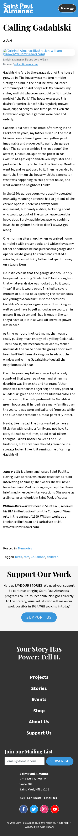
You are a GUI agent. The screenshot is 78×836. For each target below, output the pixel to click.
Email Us (50, 798)
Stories (39, 688)
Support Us (39, 617)
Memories (25, 548)
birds (18, 557)
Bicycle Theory (45, 827)
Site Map (64, 823)
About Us (39, 721)
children (52, 557)
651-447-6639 (30, 798)
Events (39, 699)
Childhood (38, 557)
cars (26, 557)
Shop (39, 710)
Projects (39, 677)
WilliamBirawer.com (26, 64)
